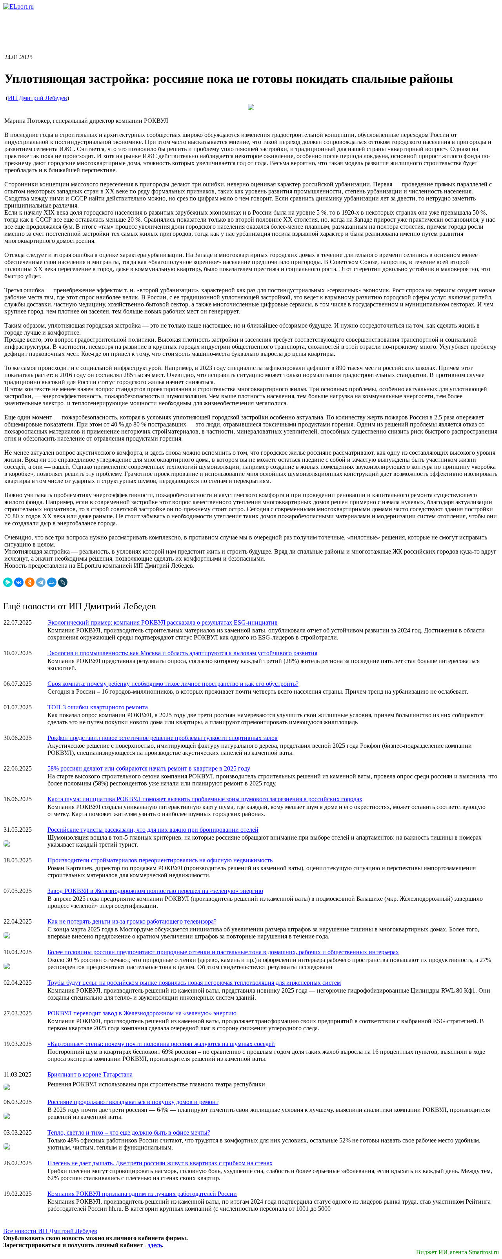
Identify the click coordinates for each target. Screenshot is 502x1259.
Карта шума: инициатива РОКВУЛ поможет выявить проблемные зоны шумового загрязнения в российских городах (204, 799)
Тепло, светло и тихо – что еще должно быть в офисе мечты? (128, 1132)
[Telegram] (40, 582)
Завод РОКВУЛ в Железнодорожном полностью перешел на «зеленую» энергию (155, 890)
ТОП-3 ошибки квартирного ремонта (97, 707)
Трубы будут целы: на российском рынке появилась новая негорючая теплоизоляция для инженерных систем (194, 982)
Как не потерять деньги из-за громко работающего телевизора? (131, 921)
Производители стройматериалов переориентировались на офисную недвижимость (160, 860)
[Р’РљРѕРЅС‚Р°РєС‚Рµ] (19, 582)
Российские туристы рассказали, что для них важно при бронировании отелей (152, 829)
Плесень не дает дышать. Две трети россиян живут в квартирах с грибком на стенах (160, 1163)
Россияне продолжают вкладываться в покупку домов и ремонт (132, 1102)
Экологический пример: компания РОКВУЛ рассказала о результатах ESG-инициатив (162, 622)
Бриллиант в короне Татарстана (90, 1074)
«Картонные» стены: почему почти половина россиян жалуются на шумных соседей (161, 1043)
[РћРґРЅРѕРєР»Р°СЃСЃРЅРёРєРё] (30, 582)
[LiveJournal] (62, 582)
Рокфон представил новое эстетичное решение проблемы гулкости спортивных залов (162, 737)
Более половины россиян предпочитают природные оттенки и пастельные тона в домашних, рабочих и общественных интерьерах (223, 952)
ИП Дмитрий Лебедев (37, 98)
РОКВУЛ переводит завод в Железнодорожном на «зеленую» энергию (141, 1013)
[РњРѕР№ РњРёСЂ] (51, 582)
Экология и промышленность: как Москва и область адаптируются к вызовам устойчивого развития (182, 653)
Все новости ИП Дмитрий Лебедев (50, 1231)
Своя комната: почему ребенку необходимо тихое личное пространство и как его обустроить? (172, 683)
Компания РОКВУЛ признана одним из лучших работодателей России (142, 1193)
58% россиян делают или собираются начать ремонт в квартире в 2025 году (148, 768)
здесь (155, 1245)
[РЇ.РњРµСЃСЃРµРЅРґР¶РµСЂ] (8, 582)
